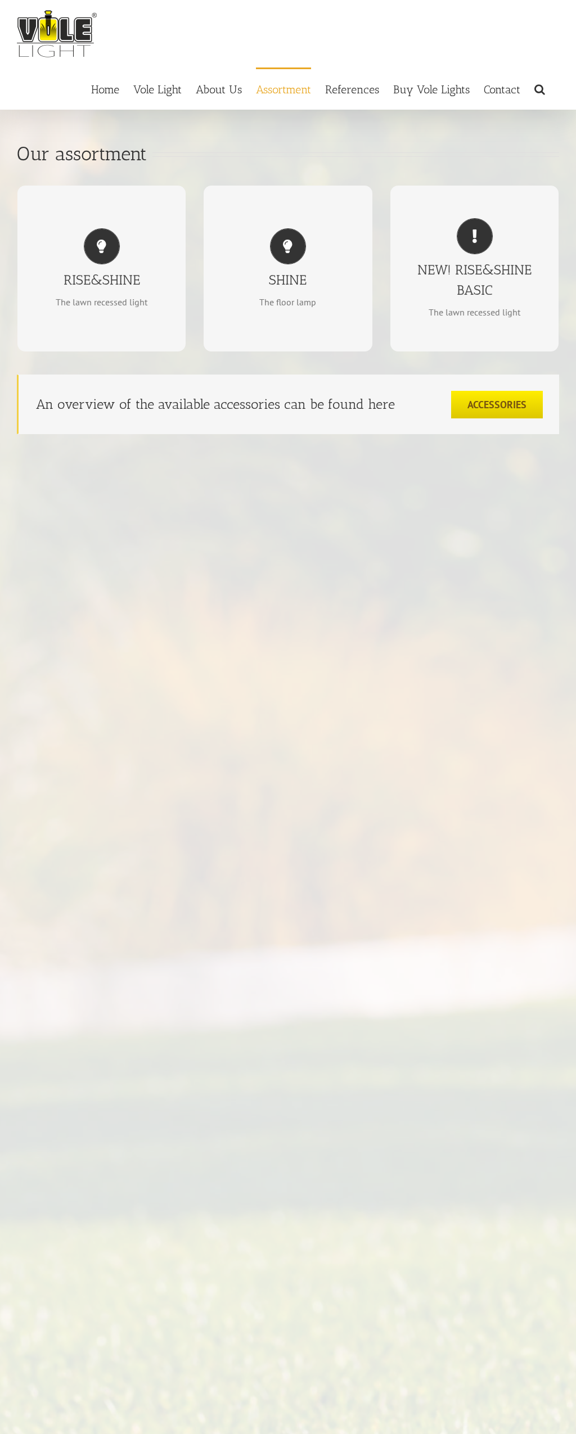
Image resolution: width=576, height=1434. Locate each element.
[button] (539, 88)
